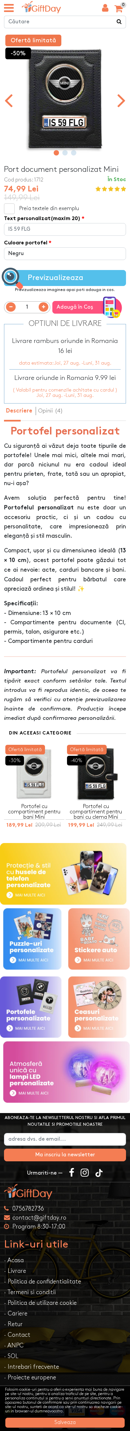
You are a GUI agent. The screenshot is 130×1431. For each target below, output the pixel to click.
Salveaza (65, 1422)
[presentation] (8, 100)
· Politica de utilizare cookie (40, 1303)
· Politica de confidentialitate (42, 1282)
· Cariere (15, 1313)
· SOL (11, 1356)
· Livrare (15, 1271)
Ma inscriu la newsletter (65, 1154)
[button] (56, 152)
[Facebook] (71, 1173)
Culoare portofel (25, 243)
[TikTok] (99, 1173)
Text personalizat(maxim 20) (42, 218)
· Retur (13, 1324)
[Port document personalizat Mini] (41, 7)
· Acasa (14, 1260)
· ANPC (14, 1345)
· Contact (17, 1335)
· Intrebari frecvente (31, 1367)
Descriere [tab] (19, 411)
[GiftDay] (65, 1191)
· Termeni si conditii (30, 1292)
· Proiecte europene (30, 1377)
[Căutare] (119, 22)
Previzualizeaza (55, 277)
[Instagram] (85, 1173)
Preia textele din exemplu (49, 208)
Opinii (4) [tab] (50, 411)
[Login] (105, 9)
